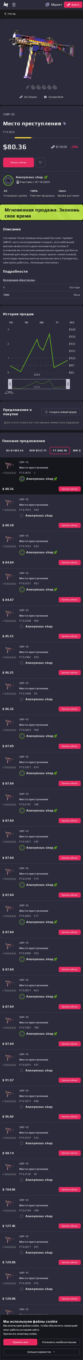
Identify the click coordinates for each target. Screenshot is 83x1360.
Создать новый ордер (63, 411)
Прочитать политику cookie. (20, 1333)
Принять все (20, 1342)
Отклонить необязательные (59, 1342)
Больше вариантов (39, 1351)
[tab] (14, 450)
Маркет (56, 4)
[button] (54, 97)
